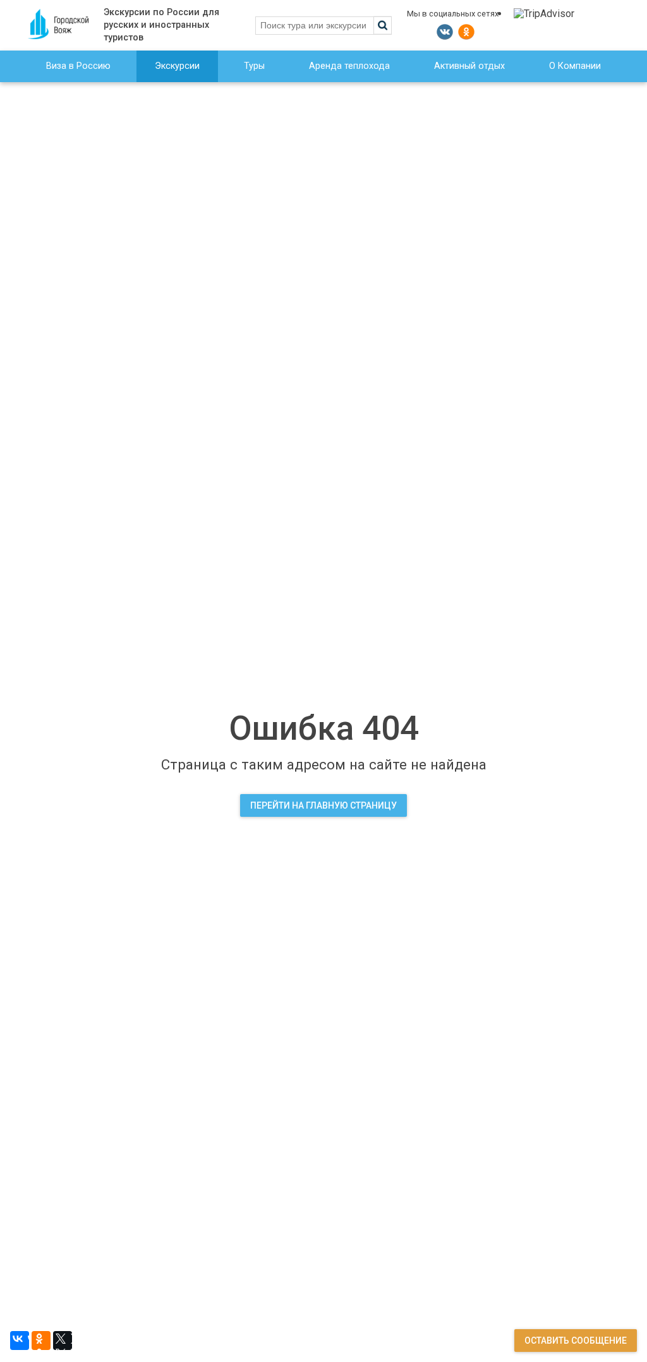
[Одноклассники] (41, 1340)
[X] (62, 1340)
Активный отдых (469, 66)
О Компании (575, 66)
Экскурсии (177, 66)
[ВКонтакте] (19, 1340)
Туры (254, 66)
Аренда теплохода (349, 66)
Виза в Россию (78, 66)
